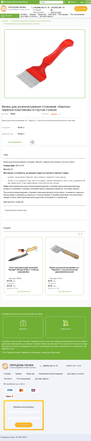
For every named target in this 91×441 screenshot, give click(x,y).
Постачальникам (77, 14)
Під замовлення (14, 141)
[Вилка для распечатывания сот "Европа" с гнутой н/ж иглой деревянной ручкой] (64, 252)
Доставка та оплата (29, 16)
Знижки (33, 14)
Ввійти (73, 2)
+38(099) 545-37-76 (50, 366)
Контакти (52, 14)
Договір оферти (46, 16)
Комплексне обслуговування (51, 374)
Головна (24, 14)
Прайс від (42, 14)
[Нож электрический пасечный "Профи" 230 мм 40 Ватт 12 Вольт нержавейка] (23, 252)
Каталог (9, 16)
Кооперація (63, 14)
